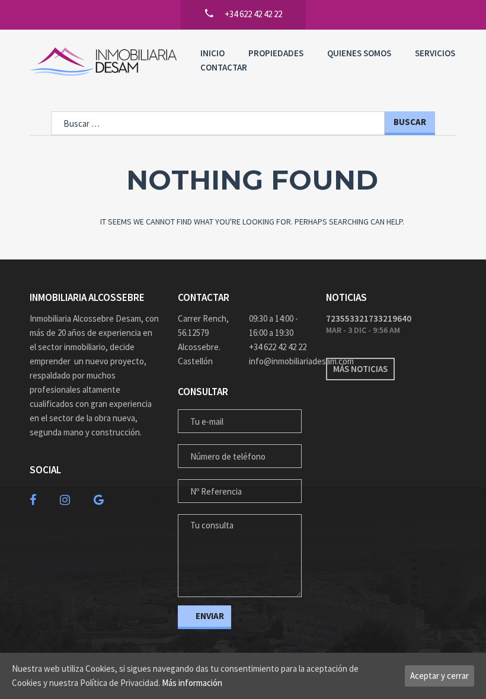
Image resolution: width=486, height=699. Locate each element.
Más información (192, 682)
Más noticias (360, 368)
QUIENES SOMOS (359, 53)
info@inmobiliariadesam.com (278, 361)
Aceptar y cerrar (439, 675)
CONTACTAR (223, 67)
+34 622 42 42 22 (277, 346)
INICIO (212, 53)
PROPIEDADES (275, 53)
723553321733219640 (368, 318)
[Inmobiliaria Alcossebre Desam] (103, 61)
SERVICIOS (435, 53)
